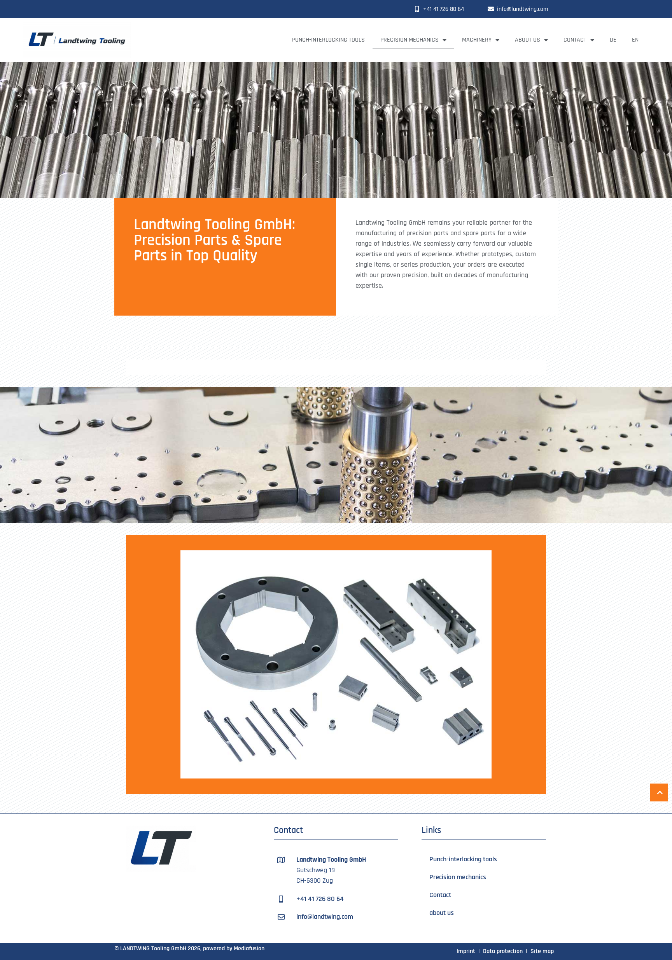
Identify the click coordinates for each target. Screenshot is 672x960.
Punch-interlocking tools (328, 40)
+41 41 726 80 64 (443, 9)
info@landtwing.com (522, 9)
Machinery (477, 40)
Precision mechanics (409, 40)
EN (635, 40)
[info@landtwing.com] (491, 9)
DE (613, 40)
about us (527, 40)
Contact (575, 40)
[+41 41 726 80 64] (417, 9)
